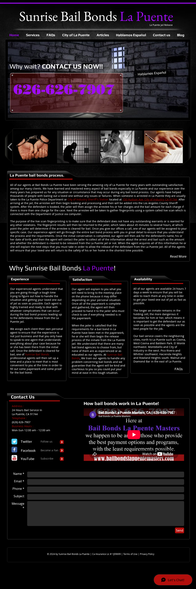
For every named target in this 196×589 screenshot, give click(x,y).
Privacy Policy (147, 553)
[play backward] (10, 147)
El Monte (179, 343)
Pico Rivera (168, 350)
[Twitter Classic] (14, 441)
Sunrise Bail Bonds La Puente (74, 553)
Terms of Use (130, 553)
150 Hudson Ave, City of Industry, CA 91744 (149, 199)
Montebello (155, 347)
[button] (35, 147)
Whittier (138, 354)
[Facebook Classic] (14, 449)
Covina (180, 339)
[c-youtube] (14, 458)
